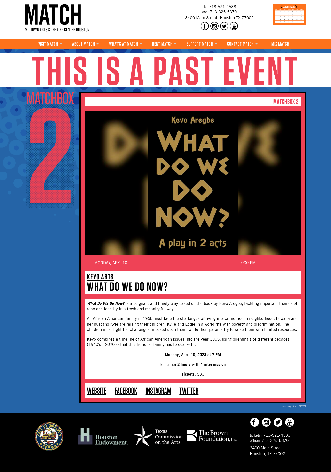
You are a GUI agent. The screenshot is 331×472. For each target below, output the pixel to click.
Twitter (188, 390)
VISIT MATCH (48, 44)
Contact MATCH (240, 44)
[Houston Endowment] (103, 444)
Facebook (126, 390)
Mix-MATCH (280, 44)
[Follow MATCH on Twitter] (224, 26)
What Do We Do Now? (127, 286)
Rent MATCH (162, 44)
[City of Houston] (49, 449)
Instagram (158, 390)
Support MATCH (200, 44)
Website (96, 390)
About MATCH (83, 44)
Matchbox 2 (286, 101)
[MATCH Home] (53, 14)
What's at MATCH (123, 44)
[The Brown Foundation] (212, 441)
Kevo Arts (100, 276)
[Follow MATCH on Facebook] (205, 26)
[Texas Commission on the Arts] (157, 447)
